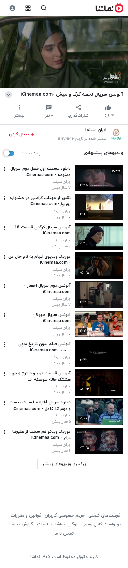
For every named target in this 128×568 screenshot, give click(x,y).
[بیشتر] (4, 169)
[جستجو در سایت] (44, 8)
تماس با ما (64, 534)
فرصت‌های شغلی (104, 515)
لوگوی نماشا (66, 524)
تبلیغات (44, 524)
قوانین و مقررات (26, 515)
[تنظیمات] (12, 8)
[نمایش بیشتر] (10, 94)
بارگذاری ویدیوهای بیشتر (64, 464)
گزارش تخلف (21, 524)
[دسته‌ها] (28, 8)
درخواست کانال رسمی (101, 524)
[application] (64, 52)
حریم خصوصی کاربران (65, 515)
